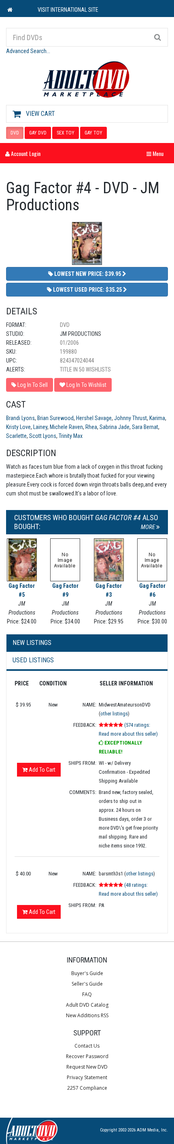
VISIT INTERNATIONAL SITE (68, 9)
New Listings (32, 643)
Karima (157, 418)
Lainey (40, 427)
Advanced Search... (28, 51)
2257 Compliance (87, 1087)
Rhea (91, 427)
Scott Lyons (42, 436)
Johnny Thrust (130, 418)
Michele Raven (66, 427)
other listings (114, 714)
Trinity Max (71, 436)
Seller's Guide (87, 983)
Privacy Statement (87, 1077)
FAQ (87, 994)
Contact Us (87, 1045)
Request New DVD (87, 1066)
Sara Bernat (145, 427)
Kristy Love (18, 427)
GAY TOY (93, 133)
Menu (157, 153)
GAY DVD (38, 133)
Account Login (25, 153)
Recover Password (87, 1056)
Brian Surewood (55, 418)
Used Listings (33, 660)
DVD (15, 133)
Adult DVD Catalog (87, 1004)
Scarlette (16, 436)
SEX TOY (65, 133)
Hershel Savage (94, 418)
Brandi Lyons (20, 418)
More (148, 527)
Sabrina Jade (114, 427)
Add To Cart (41, 769)
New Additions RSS (87, 1015)
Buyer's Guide (87, 973)
